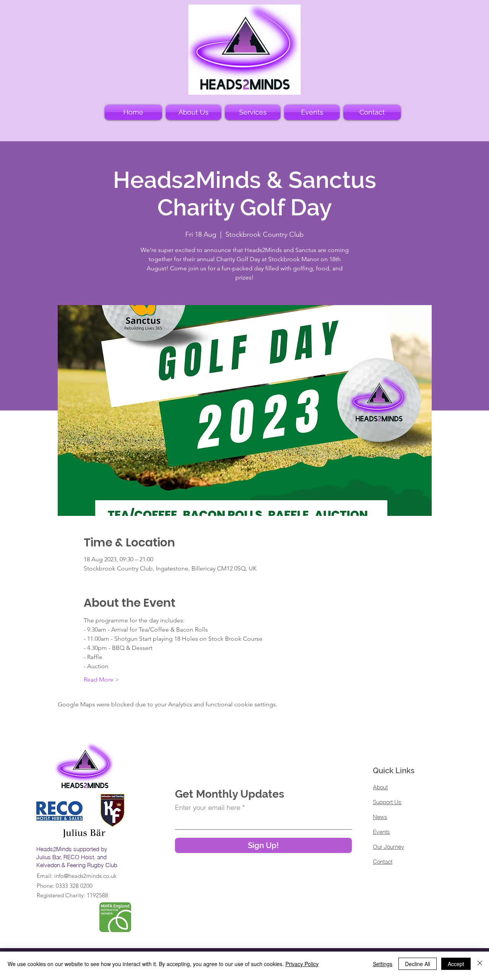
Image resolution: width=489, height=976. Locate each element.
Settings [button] (382, 964)
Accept (456, 964)
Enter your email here (207, 807)
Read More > (101, 679)
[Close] (479, 964)
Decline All (417, 964)
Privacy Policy (302, 964)
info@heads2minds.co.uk (85, 875)
